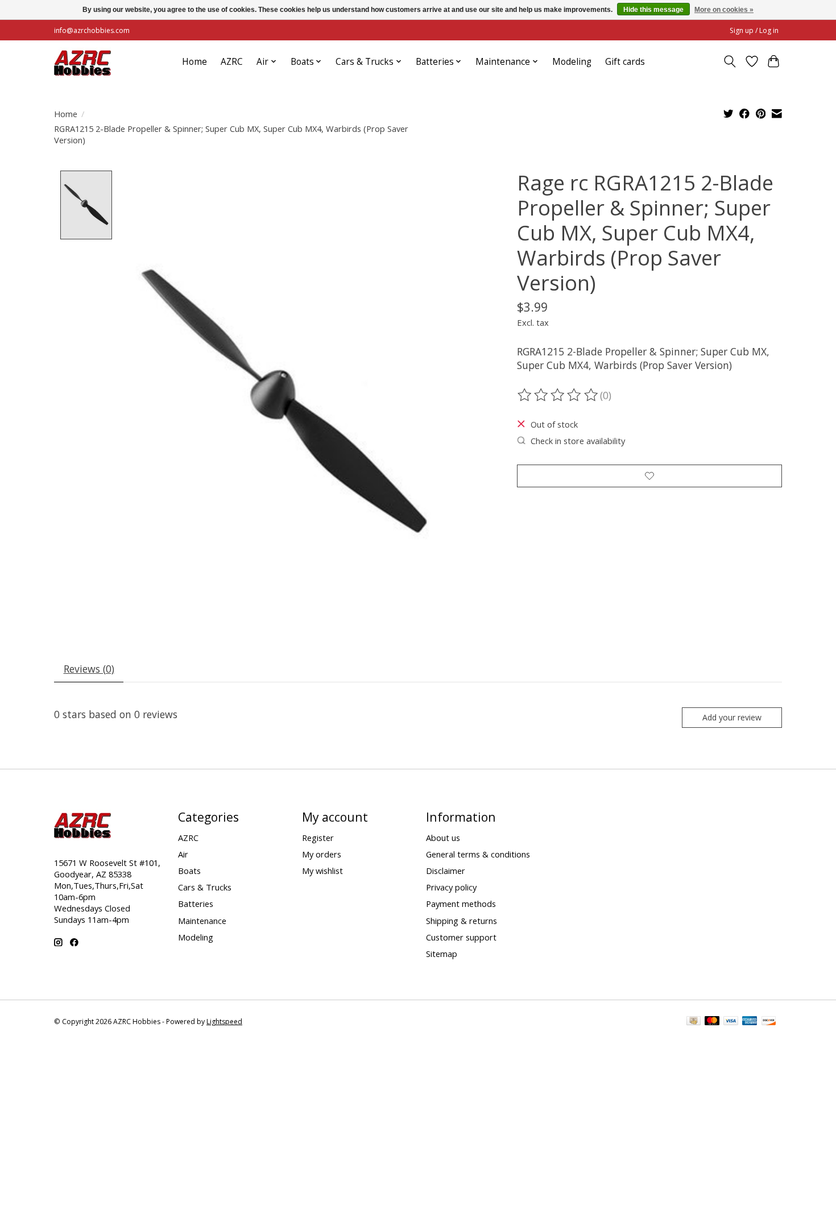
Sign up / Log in (754, 30)
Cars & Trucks (204, 887)
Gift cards (625, 62)
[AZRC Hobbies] (82, 61)
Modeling (571, 62)
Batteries (195, 903)
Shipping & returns (461, 920)
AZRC (232, 62)
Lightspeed (224, 1021)
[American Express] (749, 1021)
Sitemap (441, 953)
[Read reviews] (558, 395)
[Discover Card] (768, 1021)
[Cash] (693, 1021)
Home (194, 62)
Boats (189, 870)
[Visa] (730, 1021)
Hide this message (653, 10)
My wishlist (322, 870)
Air (183, 854)
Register (318, 837)
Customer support (461, 937)
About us (443, 837)
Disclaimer (445, 870)
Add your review (731, 717)
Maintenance (202, 920)
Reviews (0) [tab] (89, 669)
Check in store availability (578, 440)
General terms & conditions (478, 854)
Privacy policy (451, 887)
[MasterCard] (712, 1021)
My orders (321, 854)
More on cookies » (724, 10)
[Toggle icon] (730, 61)
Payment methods (461, 903)
